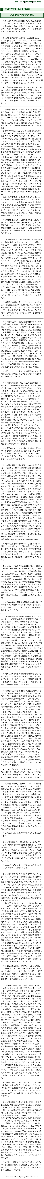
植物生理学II (19, 2)
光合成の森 (37, 2)
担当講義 (28, 2)
